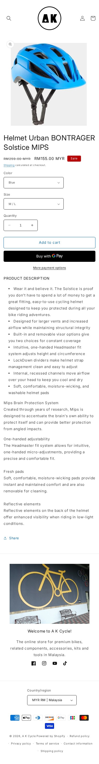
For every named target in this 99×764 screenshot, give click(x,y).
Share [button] (14, 538)
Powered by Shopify (51, 736)
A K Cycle (29, 736)
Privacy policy (21, 743)
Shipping (9, 165)
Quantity (10, 215)
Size (7, 194)
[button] (9, 18)
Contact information (78, 743)
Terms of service (47, 743)
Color (8, 173)
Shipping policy (52, 751)
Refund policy (79, 736)
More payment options (49, 268)
